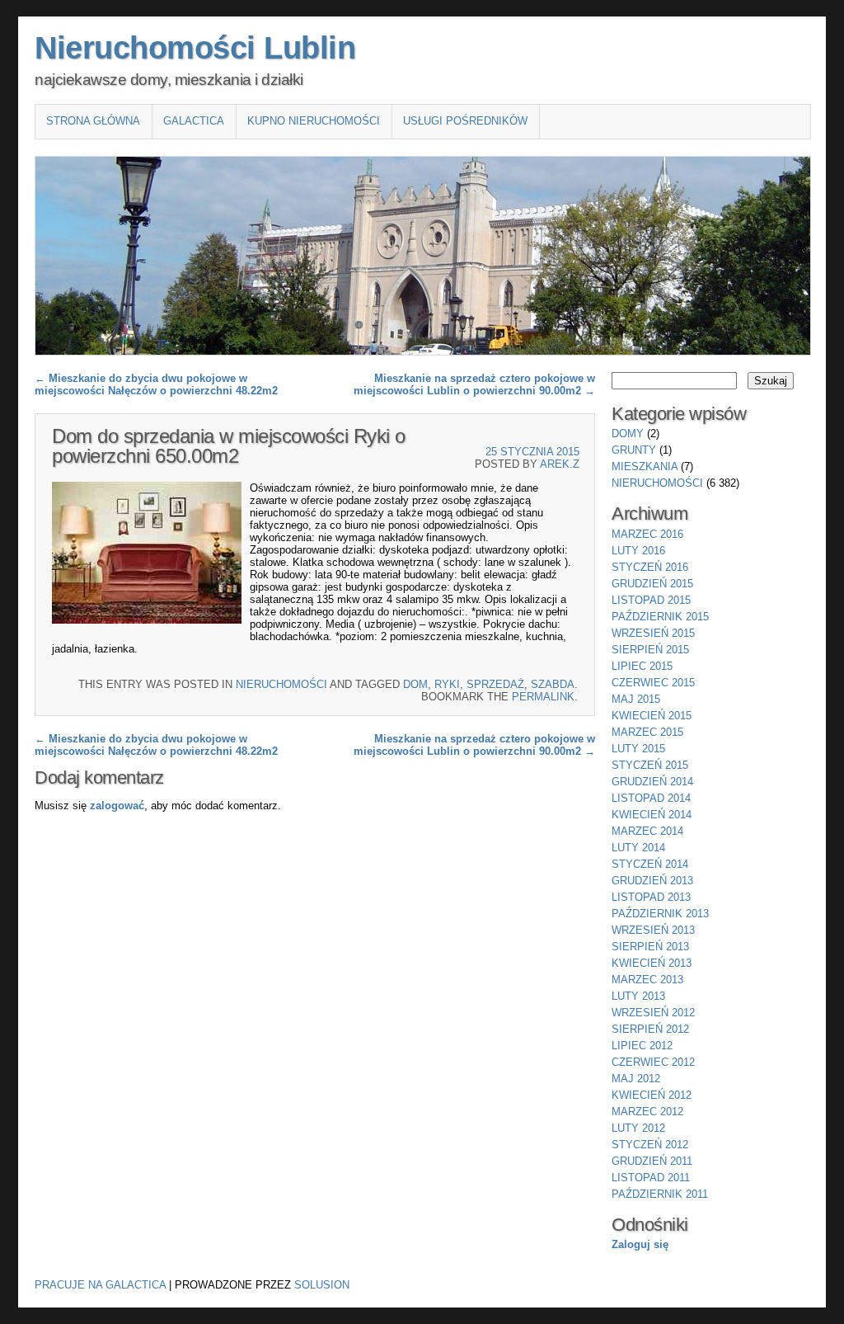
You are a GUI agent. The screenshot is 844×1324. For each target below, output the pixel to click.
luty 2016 (638, 550)
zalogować (117, 805)
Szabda (552, 684)
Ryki (447, 684)
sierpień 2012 (650, 1029)
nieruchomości (281, 684)
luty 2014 (638, 847)
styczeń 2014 (650, 864)
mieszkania (645, 466)
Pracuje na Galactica (100, 1285)
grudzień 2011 (652, 1161)
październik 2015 (660, 616)
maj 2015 (636, 699)
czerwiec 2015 (653, 682)
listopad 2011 (651, 1177)
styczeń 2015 (650, 765)
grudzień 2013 (652, 880)
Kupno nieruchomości (313, 121)
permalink (543, 696)
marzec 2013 (647, 979)
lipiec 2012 (642, 1045)
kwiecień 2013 (652, 963)
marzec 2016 (647, 534)
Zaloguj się (640, 1244)
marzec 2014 (647, 831)
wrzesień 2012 (653, 1012)
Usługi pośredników (465, 121)
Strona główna (93, 121)
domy (628, 433)
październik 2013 (660, 913)
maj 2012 (636, 1078)
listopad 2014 (651, 798)
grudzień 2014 (652, 781)
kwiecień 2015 (652, 715)
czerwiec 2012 (653, 1062)
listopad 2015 (651, 600)
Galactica (193, 121)
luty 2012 (638, 1128)
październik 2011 (660, 1194)
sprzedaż (495, 684)
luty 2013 (638, 996)
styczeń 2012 (650, 1144)
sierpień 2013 (650, 946)
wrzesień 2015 (653, 633)
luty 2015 (638, 748)
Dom (415, 684)
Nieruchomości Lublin (195, 48)
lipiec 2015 (642, 666)
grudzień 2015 (652, 583)
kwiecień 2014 (652, 814)
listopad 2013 (651, 897)
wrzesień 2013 (653, 930)
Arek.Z (559, 464)
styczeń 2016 (650, 567)
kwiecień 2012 (652, 1095)
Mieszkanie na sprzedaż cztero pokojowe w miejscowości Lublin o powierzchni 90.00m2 (474, 384)
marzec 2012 (647, 1111)
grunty (634, 450)
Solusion (321, 1285)
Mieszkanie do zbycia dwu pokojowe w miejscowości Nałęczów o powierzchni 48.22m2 (156, 384)
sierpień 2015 (650, 649)
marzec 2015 (647, 732)
